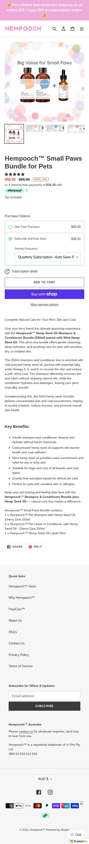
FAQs (13, 632)
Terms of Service (21, 666)
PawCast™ (17, 609)
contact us (26, 731)
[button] (15, 174)
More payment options (45, 304)
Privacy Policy (19, 655)
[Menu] (81, 28)
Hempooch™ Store (22, 586)
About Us (15, 620)
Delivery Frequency (26, 248)
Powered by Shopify (58, 829)
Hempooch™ (37, 829)
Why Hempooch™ (22, 597)
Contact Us (17, 643)
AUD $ (43, 779)
